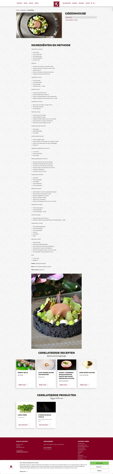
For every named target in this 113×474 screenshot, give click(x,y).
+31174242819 (19, 450)
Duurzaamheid (67, 3)
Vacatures (80, 458)
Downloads (80, 451)
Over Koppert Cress (82, 445)
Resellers (74, 3)
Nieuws (31, 3)
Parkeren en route (82, 456)
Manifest (80, 452)
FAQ (79, 453)
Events (36, 3)
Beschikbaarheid (82, 459)
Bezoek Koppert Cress (83, 446)
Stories (25, 3)
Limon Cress (69, 17)
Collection (19, 3)
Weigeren (99, 470)
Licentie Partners (82, 449)
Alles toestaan (99, 463)
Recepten (81, 3)
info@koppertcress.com (22, 452)
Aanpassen (98, 466)
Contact (88, 3)
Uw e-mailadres (47, 447)
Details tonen (23, 471)
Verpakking (80, 455)
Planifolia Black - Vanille (71, 20)
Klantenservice (81, 443)
